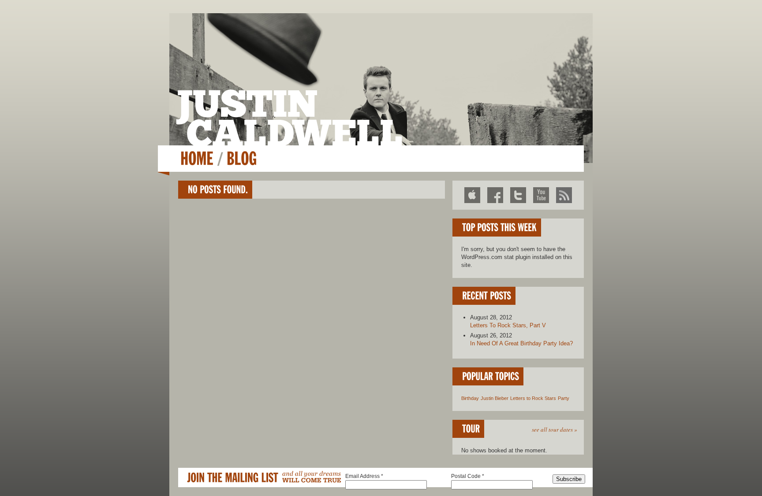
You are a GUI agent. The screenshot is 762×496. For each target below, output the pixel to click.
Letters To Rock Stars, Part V (508, 325)
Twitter (518, 195)
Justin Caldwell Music (289, 117)
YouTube (541, 195)
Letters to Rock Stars (533, 398)
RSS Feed (564, 195)
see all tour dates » (554, 429)
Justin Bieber (494, 398)
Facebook (495, 195)
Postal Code (467, 476)
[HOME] (196, 158)
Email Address (364, 476)
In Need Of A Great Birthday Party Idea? (521, 343)
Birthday (470, 398)
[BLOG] (242, 158)
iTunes (472, 195)
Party (563, 398)
